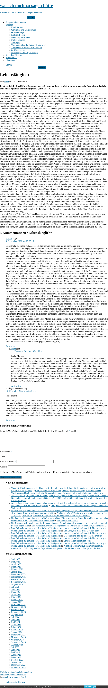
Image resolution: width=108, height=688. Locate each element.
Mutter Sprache (18, 40)
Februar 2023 (17, 660)
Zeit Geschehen (18, 50)
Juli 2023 (15, 647)
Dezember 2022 (18, 665)
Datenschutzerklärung (15, 682)
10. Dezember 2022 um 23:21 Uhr (21, 391)
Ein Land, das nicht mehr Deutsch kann (81, 531)
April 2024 (16, 624)
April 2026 (16, 564)
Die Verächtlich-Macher (67, 520)
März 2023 (16, 657)
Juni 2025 (15, 589)
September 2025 (18, 582)
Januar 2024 (16, 632)
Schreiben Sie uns (14, 55)
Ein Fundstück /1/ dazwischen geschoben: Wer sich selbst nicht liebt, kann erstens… (69, 525)
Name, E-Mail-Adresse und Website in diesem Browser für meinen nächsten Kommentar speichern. (47, 472)
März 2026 (16, 567)
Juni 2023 (15, 650)
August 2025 (17, 584)
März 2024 (16, 627)
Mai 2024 (15, 622)
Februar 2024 (17, 629)
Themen (9, 25)
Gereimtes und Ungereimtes (23, 30)
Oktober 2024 (17, 609)
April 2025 (16, 594)
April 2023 (16, 655)
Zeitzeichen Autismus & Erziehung (26, 47)
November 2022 (18, 667)
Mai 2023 (15, 652)
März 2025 (16, 597)
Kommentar (6, 451)
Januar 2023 (16, 662)
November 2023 (18, 637)
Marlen (9, 238)
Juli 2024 (15, 617)
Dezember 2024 (18, 604)
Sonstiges (15, 42)
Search (9, 65)
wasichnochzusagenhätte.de (14, 677)
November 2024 (18, 607)
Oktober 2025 (17, 579)
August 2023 (17, 645)
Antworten (10, 346)
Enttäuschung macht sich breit (77, 541)
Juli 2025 (15, 587)
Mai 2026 (15, 562)
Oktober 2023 (17, 640)
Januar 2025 (16, 602)
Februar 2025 (17, 599)
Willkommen (11, 57)
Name (3, 456)
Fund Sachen (17, 27)
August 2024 (17, 614)
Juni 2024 (15, 619)
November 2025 (18, 577)
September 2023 (18, 642)
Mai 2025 (15, 592)
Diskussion (10, 60)
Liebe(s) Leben (18, 35)
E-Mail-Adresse (8, 461)
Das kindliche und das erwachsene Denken (83, 536)
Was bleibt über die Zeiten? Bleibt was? (28, 45)
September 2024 (18, 612)
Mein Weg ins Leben (20, 37)
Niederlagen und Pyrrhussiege (24, 52)
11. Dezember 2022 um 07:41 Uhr (26, 351)
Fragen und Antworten (16, 22)
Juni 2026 (15, 559)
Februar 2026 (17, 569)
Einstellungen (90, 686)
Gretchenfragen (18, 32)
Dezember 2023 (18, 634)
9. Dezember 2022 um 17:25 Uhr (20, 241)
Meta (6, 81)
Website (3, 467)
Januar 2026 (16, 572)
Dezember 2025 (18, 574)
